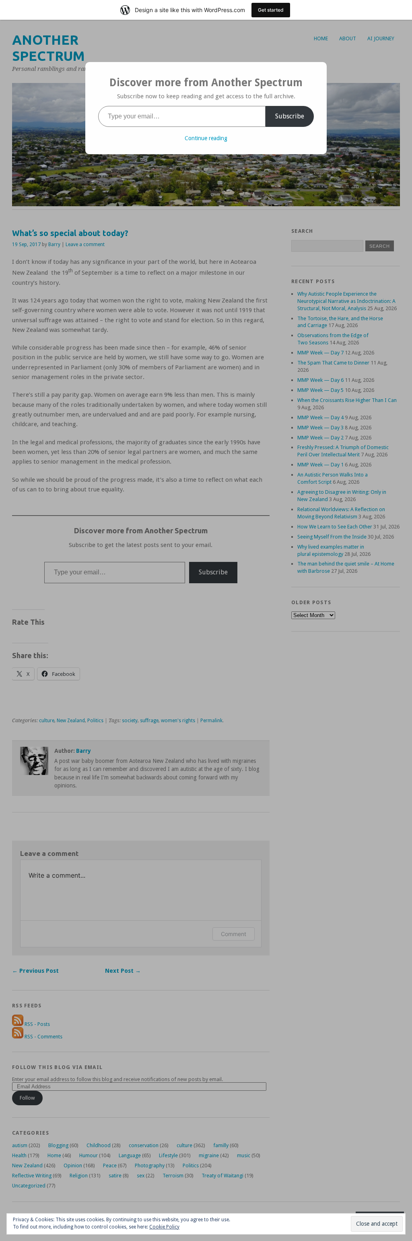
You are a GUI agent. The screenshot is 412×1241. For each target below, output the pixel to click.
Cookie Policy (164, 1227)
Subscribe (289, 116)
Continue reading (206, 138)
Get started (271, 10)
